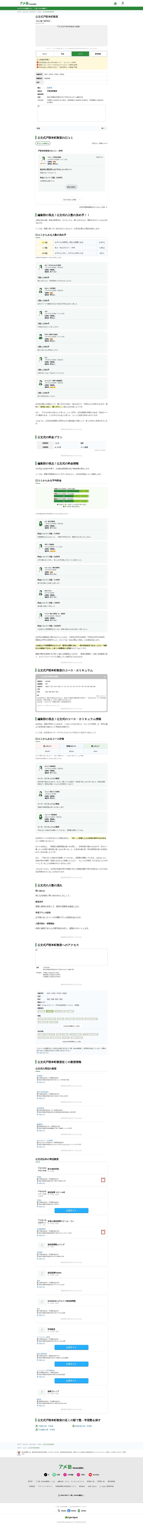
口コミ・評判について (101, 143)
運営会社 (82, 1486)
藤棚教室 (40, 1124)
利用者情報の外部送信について (66, 1486)
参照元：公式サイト (101, 696)
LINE (58, 1475)
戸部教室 (40, 1252)
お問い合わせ (92, 1486)
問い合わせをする (42, 1053)
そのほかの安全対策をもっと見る (71, 1041)
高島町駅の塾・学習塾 (83, 1426)
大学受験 (70, 1475)
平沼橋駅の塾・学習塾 (46, 1430)
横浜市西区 (32, 12)
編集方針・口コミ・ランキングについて (71, 1481)
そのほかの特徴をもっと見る (71, 1026)
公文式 (49, 87)
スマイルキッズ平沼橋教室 (45, 1370)
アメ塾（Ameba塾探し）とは (45, 1481)
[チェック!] (103, 1180)
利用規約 (32, 1486)
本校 (38, 1280)
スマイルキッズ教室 (43, 1337)
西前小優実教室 (42, 1354)
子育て (83, 1475)
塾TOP (19, 12)
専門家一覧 (101, 1481)
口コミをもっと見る (69, 199)
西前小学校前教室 (42, 1092)
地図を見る (42, 1082)
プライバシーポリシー (45, 1486)
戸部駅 (39, 12)
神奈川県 (25, 12)
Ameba (63, 1511)
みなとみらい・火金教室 (45, 1140)
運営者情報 (111, 1481)
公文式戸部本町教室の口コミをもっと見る (92, 207)
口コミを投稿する (44, 143)
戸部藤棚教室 (41, 1229)
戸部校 (39, 1177)
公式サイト (71, 1210)
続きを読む (71, 187)
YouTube (96, 1475)
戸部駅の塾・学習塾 (45, 1426)
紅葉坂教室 (40, 1108)
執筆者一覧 (90, 1481)
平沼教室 (40, 1076)
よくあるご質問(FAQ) (107, 1486)
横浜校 (39, 1399)
